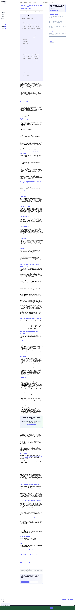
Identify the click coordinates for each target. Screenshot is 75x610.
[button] (31, 15)
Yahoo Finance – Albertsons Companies (31, 456)
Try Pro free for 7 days (31, 424)
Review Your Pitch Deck (25, 581)
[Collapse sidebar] (5, 3)
